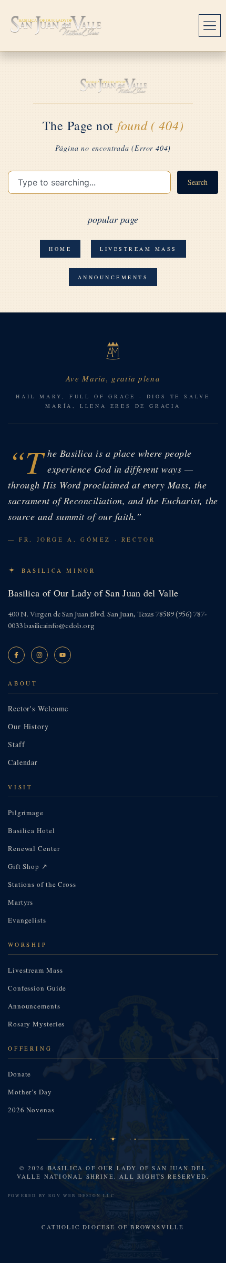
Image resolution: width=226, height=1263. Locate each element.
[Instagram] (39, 655)
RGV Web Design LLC (81, 1195)
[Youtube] (62, 655)
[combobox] (89, 182)
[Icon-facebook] (16, 655)
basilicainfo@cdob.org (59, 625)
